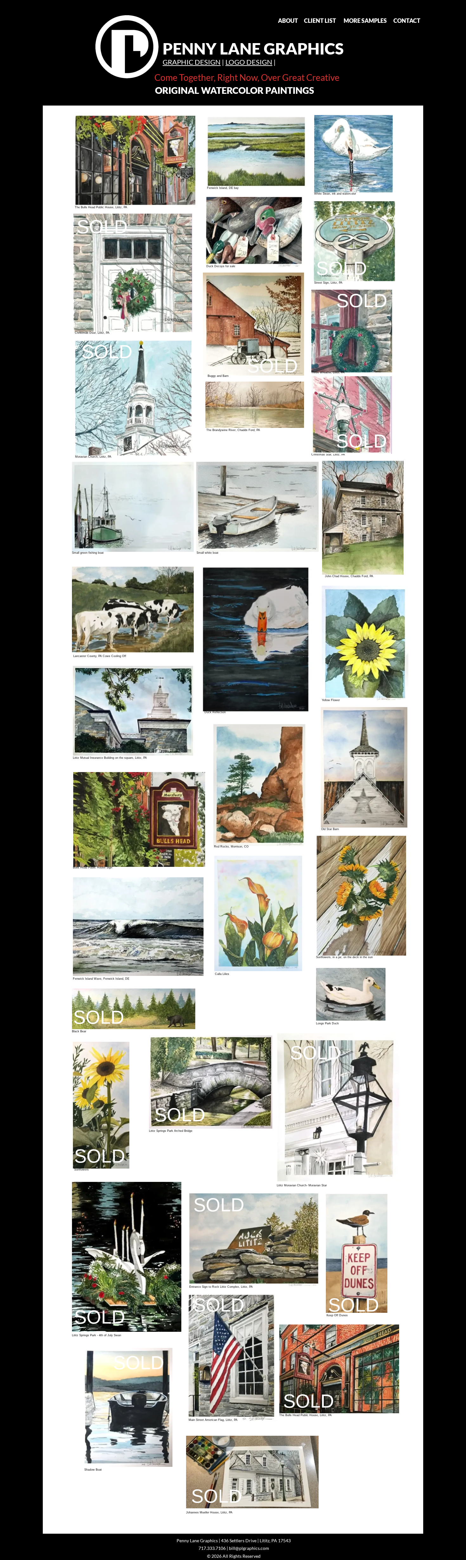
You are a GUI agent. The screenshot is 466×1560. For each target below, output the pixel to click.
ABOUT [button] (288, 20)
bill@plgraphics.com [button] (249, 1548)
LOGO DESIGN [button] (248, 62)
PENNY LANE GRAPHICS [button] (253, 48)
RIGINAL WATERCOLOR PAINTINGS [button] (238, 90)
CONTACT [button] (406, 20)
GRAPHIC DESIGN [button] (192, 62)
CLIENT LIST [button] (320, 20)
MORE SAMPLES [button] (365, 20)
